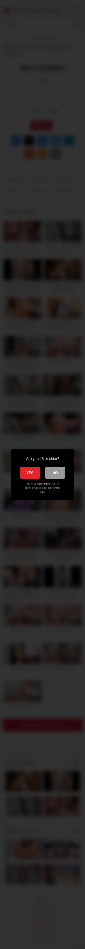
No (55, 472)
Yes (30, 472)
